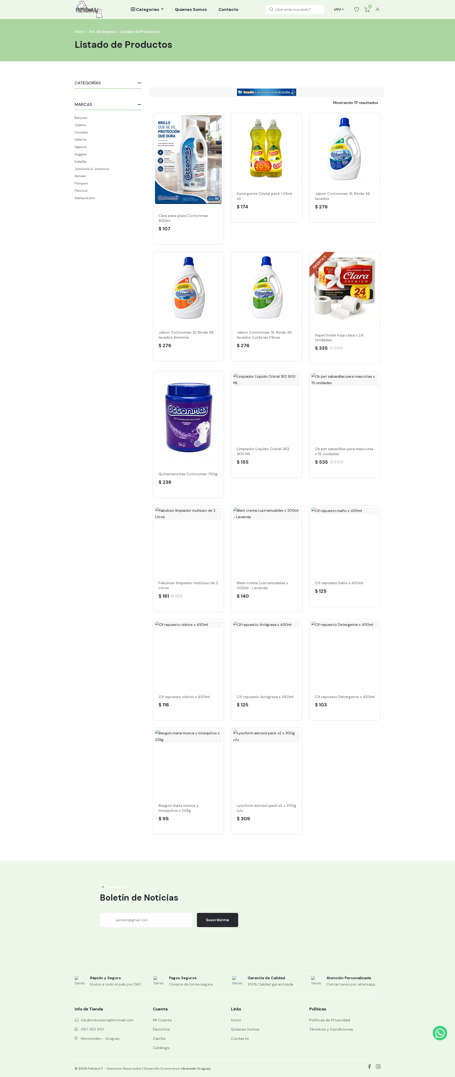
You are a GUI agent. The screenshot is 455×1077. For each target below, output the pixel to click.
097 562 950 (92, 1029)
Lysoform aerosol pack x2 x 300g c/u (266, 808)
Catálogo (161, 1047)
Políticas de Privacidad (329, 1020)
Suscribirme (217, 919)
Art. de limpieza (102, 31)
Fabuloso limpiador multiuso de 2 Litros (188, 585)
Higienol (81, 147)
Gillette (80, 139)
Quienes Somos (191, 9)
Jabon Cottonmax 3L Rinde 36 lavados (342, 196)
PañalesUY (95, 1068)
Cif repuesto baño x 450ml (339, 582)
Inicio (80, 31)
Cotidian (81, 132)
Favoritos (161, 1029)
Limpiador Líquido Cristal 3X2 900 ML (263, 451)
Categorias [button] (147, 9)
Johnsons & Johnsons (92, 169)
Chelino (80, 125)
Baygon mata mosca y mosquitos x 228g (178, 808)
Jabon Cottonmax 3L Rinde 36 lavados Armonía (186, 335)
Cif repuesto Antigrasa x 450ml (265, 696)
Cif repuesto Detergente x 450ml (345, 696)
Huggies (81, 154)
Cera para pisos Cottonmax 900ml (183, 218)
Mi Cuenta (162, 1020)
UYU (337, 9)
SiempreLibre (85, 198)
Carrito (159, 1038)
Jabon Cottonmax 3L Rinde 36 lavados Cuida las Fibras (264, 335)
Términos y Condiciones (331, 1029)
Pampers (81, 183)
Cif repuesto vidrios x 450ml (184, 696)
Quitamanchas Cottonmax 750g (188, 473)
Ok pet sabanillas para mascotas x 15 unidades (344, 451)
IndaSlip (81, 161)
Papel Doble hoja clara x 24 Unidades (339, 338)
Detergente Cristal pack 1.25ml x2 (264, 196)
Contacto (228, 9)
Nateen (80, 176)
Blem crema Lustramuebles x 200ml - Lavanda (262, 585)
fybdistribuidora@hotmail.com (107, 1020)
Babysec (81, 118)
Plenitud (81, 190)
